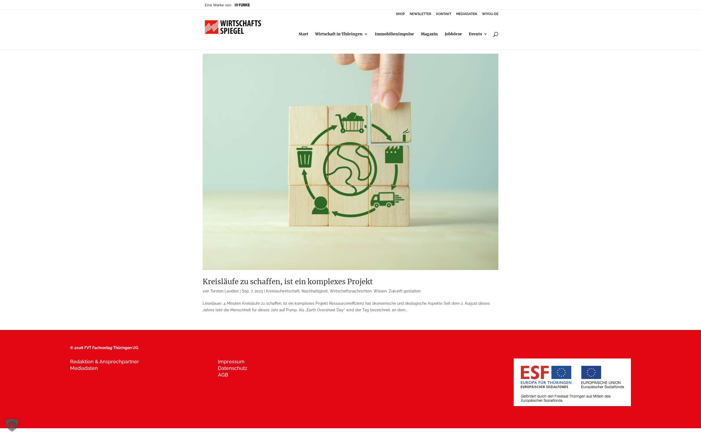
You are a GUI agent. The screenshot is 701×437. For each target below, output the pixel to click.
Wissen (380, 291)
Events (475, 34)
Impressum (231, 361)
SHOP (400, 14)
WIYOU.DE (490, 14)
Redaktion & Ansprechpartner (104, 361)
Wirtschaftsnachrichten (351, 291)
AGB (223, 375)
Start (303, 34)
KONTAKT (443, 14)
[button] (12, 425)
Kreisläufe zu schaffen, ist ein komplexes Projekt (288, 281)
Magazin (429, 34)
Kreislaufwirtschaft (283, 291)
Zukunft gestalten (405, 291)
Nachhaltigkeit (314, 291)
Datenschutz (232, 368)
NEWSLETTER (420, 14)
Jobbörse (453, 34)
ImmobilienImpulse (394, 34)
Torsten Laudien (224, 291)
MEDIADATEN (466, 14)
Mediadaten (84, 368)
